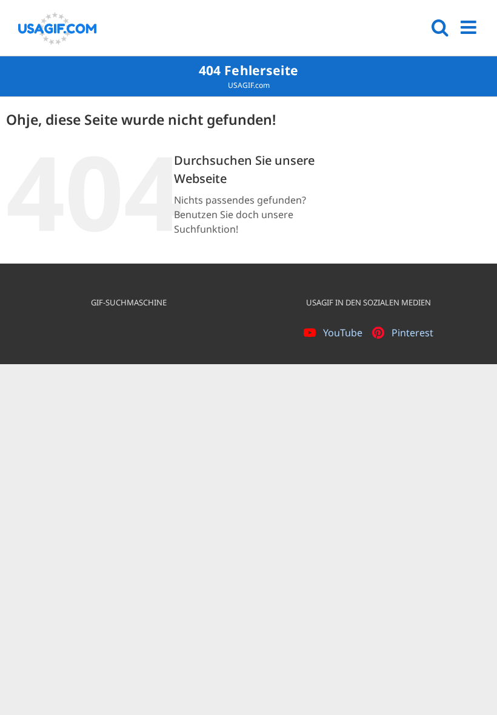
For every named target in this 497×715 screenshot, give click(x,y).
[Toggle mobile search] (440, 27)
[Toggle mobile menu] (470, 27)
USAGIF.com (249, 85)
